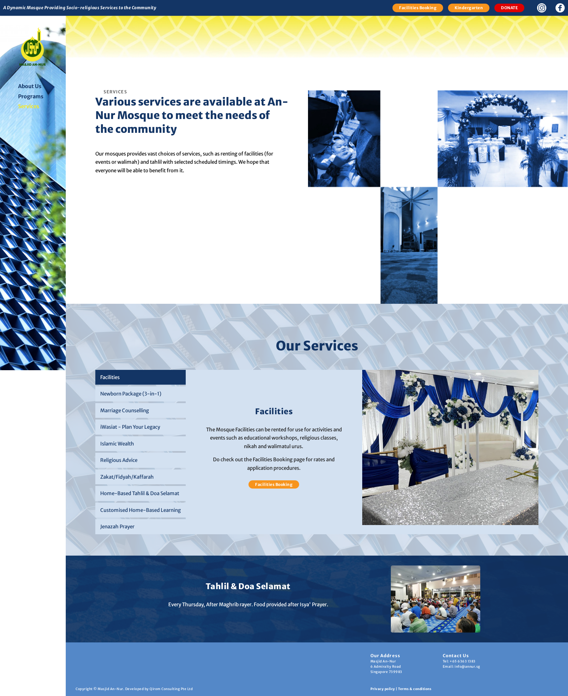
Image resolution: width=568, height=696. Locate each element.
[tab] (140, 377)
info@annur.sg (467, 666)
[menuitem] (38, 86)
